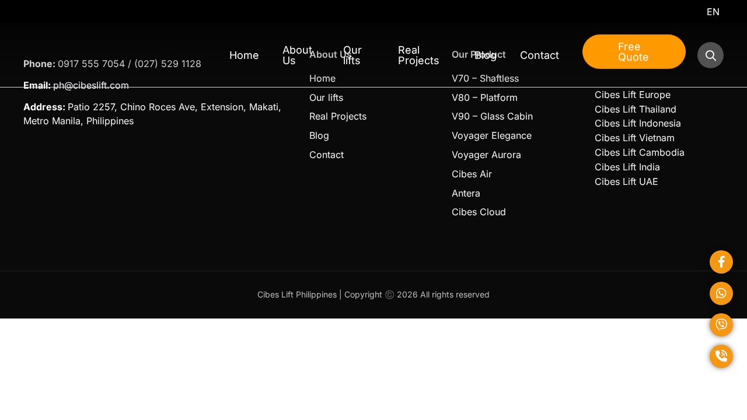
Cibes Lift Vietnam (635, 138)
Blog (485, 55)
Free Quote (633, 51)
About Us (297, 55)
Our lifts (352, 55)
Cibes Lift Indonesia (638, 123)
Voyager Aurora (486, 154)
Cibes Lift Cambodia (640, 152)
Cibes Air (472, 174)
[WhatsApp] (721, 293)
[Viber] (721, 325)
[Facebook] (721, 262)
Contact (539, 55)
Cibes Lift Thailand (635, 109)
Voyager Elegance (492, 135)
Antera (466, 193)
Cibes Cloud (479, 212)
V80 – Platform (485, 97)
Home (244, 55)
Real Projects (418, 55)
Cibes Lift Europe (633, 94)
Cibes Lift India (627, 167)
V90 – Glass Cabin (492, 116)
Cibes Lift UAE (626, 181)
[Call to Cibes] (721, 356)
